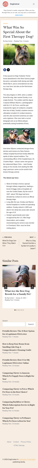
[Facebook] (4, 69)
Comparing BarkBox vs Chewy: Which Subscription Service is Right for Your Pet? (18, 405)
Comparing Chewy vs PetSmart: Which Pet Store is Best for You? (16, 419)
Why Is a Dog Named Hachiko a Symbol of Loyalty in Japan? (28, 242)
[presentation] (19, 276)
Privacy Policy (26, 442)
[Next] (32, 286)
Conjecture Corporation (27, 459)
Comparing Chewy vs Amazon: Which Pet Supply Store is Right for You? (18, 376)
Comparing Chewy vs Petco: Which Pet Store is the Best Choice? (18, 390)
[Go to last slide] (5, 286)
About (9, 442)
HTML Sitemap (19, 445)
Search (5, 321)
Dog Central (8, 41)
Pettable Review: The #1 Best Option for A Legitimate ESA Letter (18, 332)
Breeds (5, 23)
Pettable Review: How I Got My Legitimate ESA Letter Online (16, 361)
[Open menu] (34, 4)
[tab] (15, 310)
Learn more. (19, 15)
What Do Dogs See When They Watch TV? (9, 241)
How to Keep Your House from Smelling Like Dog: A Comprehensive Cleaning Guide (16, 347)
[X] (8, 69)
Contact (16, 442)
